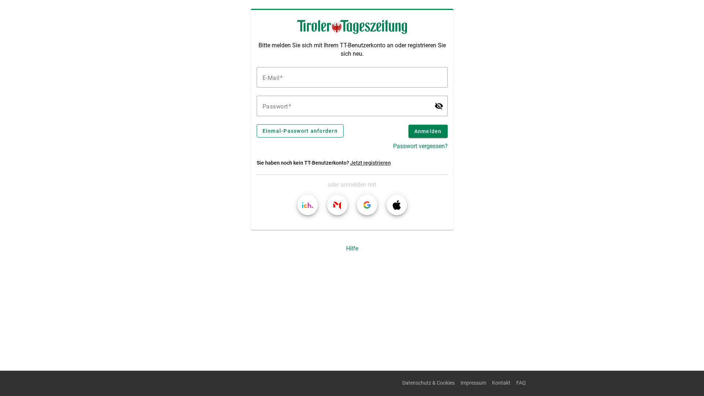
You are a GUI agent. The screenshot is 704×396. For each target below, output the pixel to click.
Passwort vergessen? (420, 146)
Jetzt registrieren (370, 163)
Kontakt (501, 383)
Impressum (473, 383)
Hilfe (352, 248)
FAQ (521, 383)
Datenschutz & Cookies (428, 383)
